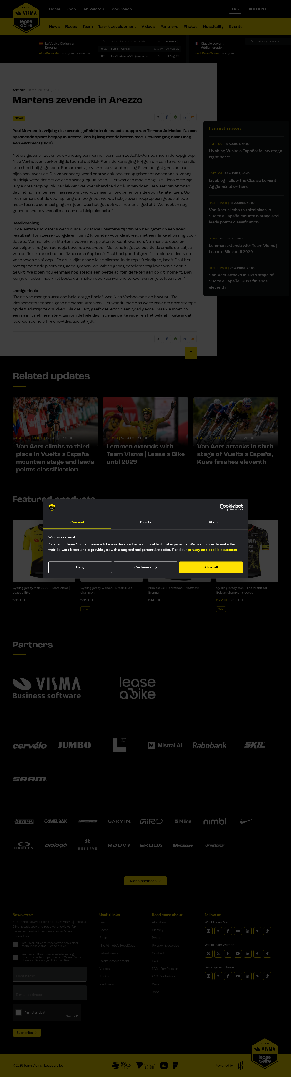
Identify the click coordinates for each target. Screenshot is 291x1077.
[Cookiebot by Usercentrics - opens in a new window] (223, 507)
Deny (80, 567)
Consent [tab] (77, 522)
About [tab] (214, 522)
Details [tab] (145, 522)
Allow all (211, 567)
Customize (142, 567)
